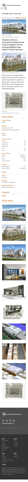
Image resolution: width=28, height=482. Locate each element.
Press (15, 455)
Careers (16, 443)
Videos (4, 456)
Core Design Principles (7, 460)
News (15, 453)
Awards (16, 445)
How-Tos (4, 458)
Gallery (19, 18)
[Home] (11, 5)
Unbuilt (4, 195)
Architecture (5, 440)
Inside (3, 443)
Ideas (3, 453)
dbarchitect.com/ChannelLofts (10, 129)
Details (24, 18)
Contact (4, 464)
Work (3, 438)
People (16, 442)
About (15, 438)
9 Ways (4, 461)
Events (15, 456)
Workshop (4, 448)
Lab (3, 450)
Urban (3, 442)
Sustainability (5, 447)
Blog (3, 455)
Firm (15, 440)
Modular (4, 445)
